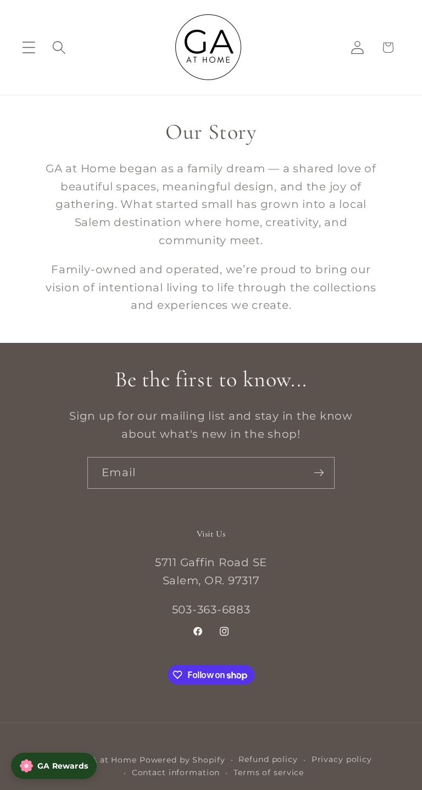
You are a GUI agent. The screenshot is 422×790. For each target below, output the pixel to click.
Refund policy (267, 759)
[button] (29, 47)
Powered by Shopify (182, 759)
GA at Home (111, 759)
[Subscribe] (319, 473)
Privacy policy (342, 759)
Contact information (176, 772)
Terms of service (269, 772)
